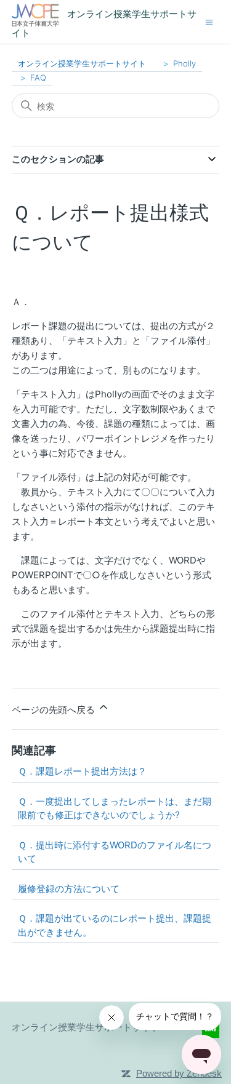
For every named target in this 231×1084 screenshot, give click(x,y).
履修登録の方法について (69, 889)
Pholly (184, 63)
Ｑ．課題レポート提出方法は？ (82, 771)
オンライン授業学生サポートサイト (82, 63)
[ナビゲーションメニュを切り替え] (209, 21)
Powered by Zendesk (179, 1073)
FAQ (38, 77)
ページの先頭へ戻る (54, 709)
